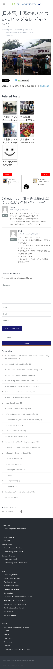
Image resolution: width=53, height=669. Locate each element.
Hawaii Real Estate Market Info (15, 600)
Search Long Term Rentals (13, 551)
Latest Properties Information (15, 528)
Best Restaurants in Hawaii (14, 608)
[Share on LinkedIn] (16, 80)
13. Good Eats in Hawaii (13, 431)
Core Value (8, 638)
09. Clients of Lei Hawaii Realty (16, 408)
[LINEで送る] (23, 80)
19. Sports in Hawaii (12, 464)
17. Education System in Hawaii (16, 453)
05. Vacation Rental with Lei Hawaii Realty (20, 386)
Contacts (7, 645)
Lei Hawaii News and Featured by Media (19, 597)
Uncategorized (10, 497)
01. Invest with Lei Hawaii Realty (16, 364)
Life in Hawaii (9, 611)
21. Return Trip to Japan (13, 425)
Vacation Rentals (10, 582)
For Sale (7, 540)
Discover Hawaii (10, 615)
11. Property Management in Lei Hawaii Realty (22, 419)
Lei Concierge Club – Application (15, 563)
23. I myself (9, 486)
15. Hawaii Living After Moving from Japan (19, 32)
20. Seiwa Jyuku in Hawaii (14, 470)
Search (26, 343)
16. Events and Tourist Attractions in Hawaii (21, 447)
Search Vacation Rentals (13, 548)
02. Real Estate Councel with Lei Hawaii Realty (21, 369)
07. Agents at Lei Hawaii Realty (16, 397)
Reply (5, 215)
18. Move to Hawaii (12, 458)
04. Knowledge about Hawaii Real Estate (20, 381)
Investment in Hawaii (11, 586)
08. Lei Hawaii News (12, 403)
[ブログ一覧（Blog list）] (27, 183)
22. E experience (11, 481)
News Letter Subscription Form (12, 666)
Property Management (12, 589)
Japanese (44, 85)
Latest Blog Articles (11, 574)
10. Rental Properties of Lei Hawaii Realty (20, 414)
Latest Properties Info (12, 578)
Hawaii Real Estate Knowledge (15, 604)
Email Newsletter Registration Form (17, 649)
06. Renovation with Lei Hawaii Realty (18, 392)
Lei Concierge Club (10, 559)
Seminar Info (8, 593)
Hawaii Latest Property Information (18, 492)
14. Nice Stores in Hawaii (14, 436)
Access (6, 631)
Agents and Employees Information (17, 627)
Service (6, 634)
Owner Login (8, 642)
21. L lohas (8, 475)
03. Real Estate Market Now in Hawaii (18, 375)
